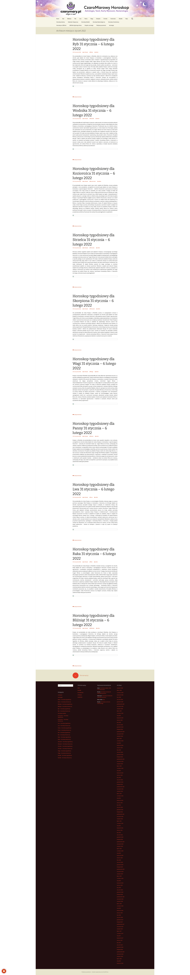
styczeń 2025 (120, 724)
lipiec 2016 (119, 958)
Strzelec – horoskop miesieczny (65, 748)
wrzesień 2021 (120, 816)
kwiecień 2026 (120, 695)
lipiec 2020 (119, 848)
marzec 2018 (120, 912)
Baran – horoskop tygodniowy (64, 699)
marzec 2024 (120, 747)
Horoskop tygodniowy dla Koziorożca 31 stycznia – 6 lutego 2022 (94, 173)
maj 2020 (119, 853)
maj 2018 (119, 908)
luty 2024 (119, 750)
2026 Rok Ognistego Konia (75, 25)
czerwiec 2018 (120, 906)
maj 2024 (119, 743)
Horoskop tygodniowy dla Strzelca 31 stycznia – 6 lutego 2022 (93, 239)
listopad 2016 (120, 949)
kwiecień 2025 (120, 717)
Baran (57, 18)
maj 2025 (119, 715)
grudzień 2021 (120, 809)
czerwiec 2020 (120, 851)
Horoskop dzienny (60, 22)
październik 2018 (120, 896)
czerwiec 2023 (120, 768)
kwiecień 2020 (120, 855)
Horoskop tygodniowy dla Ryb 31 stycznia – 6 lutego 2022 (93, 44)
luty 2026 (119, 697)
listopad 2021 (120, 812)
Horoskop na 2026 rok (61, 25)
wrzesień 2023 (120, 761)
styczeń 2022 (120, 807)
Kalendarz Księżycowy (73, 22)
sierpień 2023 (120, 763)
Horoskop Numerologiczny (99, 22)
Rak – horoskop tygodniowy (64, 732)
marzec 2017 (120, 940)
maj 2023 (119, 770)
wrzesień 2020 (120, 844)
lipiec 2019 (119, 876)
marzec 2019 (120, 885)
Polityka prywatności (101, 25)
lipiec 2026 (119, 690)
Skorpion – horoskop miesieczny (65, 744)
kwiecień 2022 (120, 800)
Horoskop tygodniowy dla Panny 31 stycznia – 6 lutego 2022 (93, 428)
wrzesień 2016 (120, 954)
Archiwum (86, 52)
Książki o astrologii (89, 25)
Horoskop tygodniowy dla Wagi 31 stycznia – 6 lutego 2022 (94, 363)
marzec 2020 (120, 857)
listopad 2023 (120, 756)
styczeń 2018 (120, 917)
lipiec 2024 (119, 738)
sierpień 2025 (120, 708)
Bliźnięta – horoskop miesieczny (65, 706)
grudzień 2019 (120, 864)
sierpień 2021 (120, 818)
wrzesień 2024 (120, 734)
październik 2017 (120, 924)
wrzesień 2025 (120, 706)
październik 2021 (120, 814)
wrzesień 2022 (120, 789)
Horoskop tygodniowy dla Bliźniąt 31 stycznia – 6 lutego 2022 (93, 620)
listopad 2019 (120, 867)
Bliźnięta (69, 18)
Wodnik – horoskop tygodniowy (65, 755)
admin (97, 52)
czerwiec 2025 (120, 713)
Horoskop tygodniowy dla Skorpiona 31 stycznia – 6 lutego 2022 (93, 300)
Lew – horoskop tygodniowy (64, 723)
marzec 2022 (120, 802)
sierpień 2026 (120, 688)
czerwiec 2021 (120, 823)
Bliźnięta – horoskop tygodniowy (65, 704)
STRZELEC (80, 695)
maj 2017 (119, 935)
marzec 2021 (120, 830)
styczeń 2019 (120, 890)
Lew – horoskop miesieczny (64, 725)
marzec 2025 (120, 720)
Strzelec (105, 18)
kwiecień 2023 (120, 773)
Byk (63, 18)
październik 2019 (120, 869)
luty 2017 (119, 942)
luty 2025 (119, 722)
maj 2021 (119, 825)
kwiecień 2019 (120, 883)
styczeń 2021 (120, 834)
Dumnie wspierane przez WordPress (100, 972)
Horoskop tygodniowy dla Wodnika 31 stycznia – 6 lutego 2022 (93, 110)
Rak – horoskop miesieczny (64, 734)
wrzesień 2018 (120, 899)
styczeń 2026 (120, 699)
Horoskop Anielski (85, 22)
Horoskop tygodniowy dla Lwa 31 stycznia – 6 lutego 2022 (93, 489)
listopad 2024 (120, 729)
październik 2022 (120, 786)
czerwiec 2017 (120, 933)
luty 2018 (119, 915)
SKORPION (80, 697)
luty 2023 (119, 777)
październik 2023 (120, 759)
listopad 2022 (120, 784)
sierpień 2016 (120, 956)
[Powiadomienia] (4, 971)
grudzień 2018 (120, 892)
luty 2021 (119, 832)
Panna (86, 18)
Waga (92, 18)
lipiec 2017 (119, 931)
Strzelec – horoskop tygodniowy (65, 746)
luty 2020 (119, 860)
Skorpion (98, 18)
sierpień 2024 (120, 736)
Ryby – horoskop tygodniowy (64, 737)
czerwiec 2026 (120, 692)
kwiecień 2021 (120, 828)
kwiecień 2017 (120, 938)
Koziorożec (113, 18)
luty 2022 (119, 805)
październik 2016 (120, 951)
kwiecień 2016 (120, 963)
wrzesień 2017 (120, 926)
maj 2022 (119, 798)
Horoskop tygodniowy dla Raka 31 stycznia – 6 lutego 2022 (94, 554)
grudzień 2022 (120, 782)
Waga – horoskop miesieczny (64, 753)
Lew (80, 18)
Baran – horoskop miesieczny (64, 702)
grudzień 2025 (120, 701)
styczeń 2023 (120, 779)
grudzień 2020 (120, 837)
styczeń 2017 (120, 945)
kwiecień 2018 (120, 910)
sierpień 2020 (120, 846)
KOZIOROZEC (80, 692)
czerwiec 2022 (120, 795)
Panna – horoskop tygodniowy (64, 728)
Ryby (127, 18)
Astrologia (111, 25)
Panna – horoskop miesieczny (64, 730)
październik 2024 (120, 731)
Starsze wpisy (81, 675)
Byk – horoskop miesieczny (64, 711)
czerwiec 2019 (120, 878)
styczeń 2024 (120, 752)
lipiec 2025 (119, 711)
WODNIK (79, 690)
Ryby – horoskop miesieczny (64, 739)
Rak (75, 18)
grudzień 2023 (120, 754)
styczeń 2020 (120, 862)
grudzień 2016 (120, 947)
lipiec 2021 (119, 821)
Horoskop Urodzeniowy (113, 22)
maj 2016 (119, 961)
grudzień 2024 (120, 727)
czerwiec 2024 (120, 740)
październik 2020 (120, 841)
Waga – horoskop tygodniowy (64, 750)
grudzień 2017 (120, 919)
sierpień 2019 (120, 873)
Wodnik (120, 18)
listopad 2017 (120, 922)
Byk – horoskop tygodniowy (64, 708)
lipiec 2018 (119, 903)
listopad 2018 (120, 894)
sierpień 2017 (120, 928)
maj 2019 (119, 880)
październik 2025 (120, 704)
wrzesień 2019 (120, 871)
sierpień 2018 (120, 901)
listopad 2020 (120, 839)
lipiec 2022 (119, 793)
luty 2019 (119, 887)
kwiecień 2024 (120, 745)
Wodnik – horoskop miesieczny (65, 757)
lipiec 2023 (119, 766)
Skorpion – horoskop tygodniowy (65, 741)
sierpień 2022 (120, 791)
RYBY (79, 688)
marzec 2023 (120, 775)
